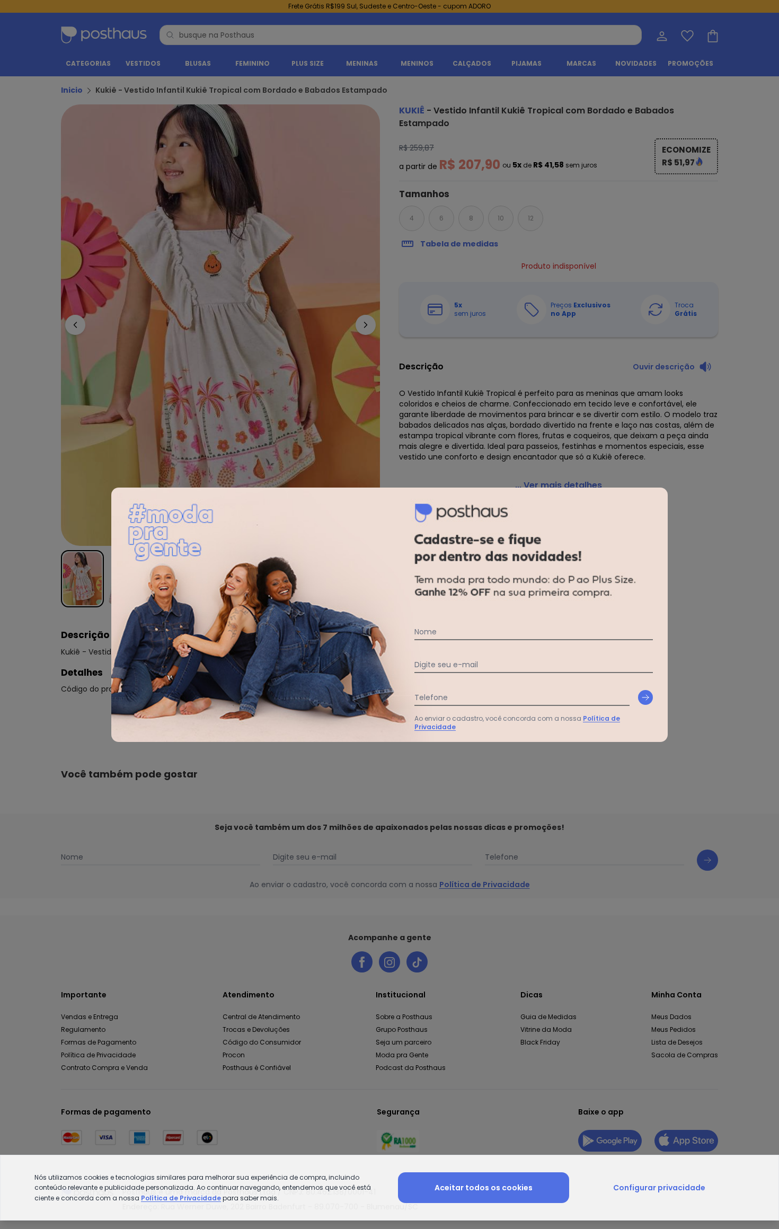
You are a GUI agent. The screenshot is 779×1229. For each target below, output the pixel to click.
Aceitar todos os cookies (484, 1187)
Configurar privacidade (659, 1187)
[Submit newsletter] (645, 697)
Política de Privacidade (181, 1198)
